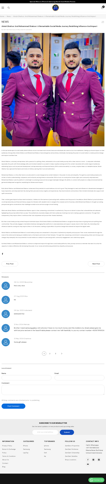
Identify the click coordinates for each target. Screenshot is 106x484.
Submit (67, 432)
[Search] (8, 7)
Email (57, 373)
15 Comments (28, 29)
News (9, 16)
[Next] (62, 353)
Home (2, 16)
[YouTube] (88, 464)
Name (4, 373)
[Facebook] (2, 254)
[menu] (3, 7)
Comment (5, 383)
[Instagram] (93, 460)
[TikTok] (99, 460)
